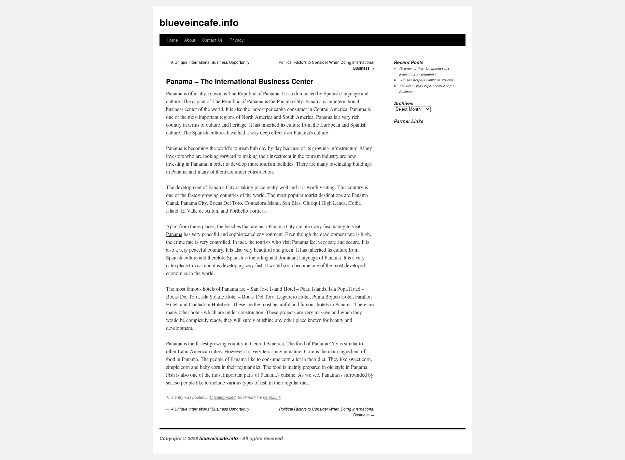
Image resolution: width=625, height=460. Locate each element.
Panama (174, 233)
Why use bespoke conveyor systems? (427, 79)
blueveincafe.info (199, 22)
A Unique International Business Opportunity (207, 62)
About (189, 40)
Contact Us (212, 40)
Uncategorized (223, 397)
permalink (272, 397)
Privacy (236, 40)
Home (172, 40)
